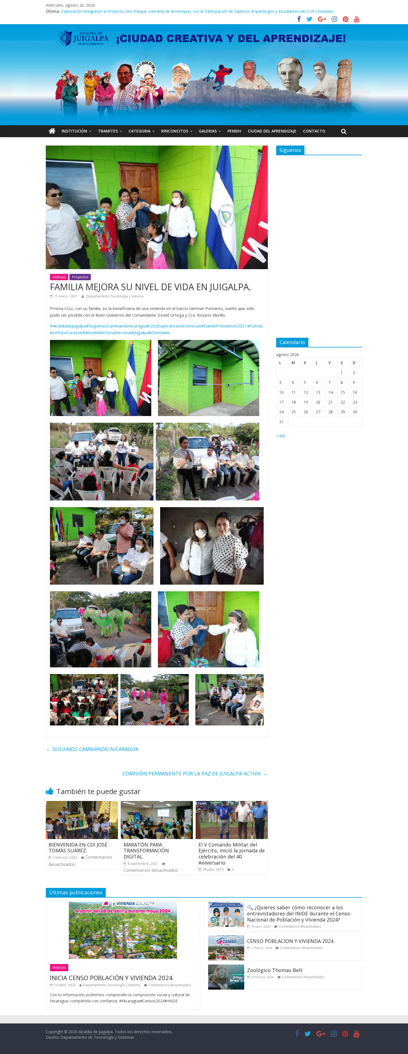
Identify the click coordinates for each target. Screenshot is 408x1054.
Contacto (314, 131)
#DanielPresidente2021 (224, 326)
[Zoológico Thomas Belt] (226, 968)
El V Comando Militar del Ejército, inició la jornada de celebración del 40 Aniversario (231, 853)
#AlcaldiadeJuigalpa (68, 326)
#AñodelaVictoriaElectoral (106, 332)
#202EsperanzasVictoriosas (174, 326)
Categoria (139, 131)
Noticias (59, 277)
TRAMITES (108, 131)
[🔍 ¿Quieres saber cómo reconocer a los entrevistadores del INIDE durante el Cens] (226, 905)
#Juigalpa (139, 332)
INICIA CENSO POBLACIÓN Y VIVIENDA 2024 (111, 977)
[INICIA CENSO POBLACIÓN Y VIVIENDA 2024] (123, 905)
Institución (74, 131)
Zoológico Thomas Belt (82, 11)
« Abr (280, 435)
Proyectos (80, 277)
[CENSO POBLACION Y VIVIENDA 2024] (226, 939)
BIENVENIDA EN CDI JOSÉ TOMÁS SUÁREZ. (78, 847)
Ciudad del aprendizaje (272, 131)
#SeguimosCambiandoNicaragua (116, 326)
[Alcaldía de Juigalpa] (52, 131)
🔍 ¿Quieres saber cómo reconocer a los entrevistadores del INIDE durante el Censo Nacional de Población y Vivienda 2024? (298, 913)
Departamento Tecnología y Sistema (114, 296)
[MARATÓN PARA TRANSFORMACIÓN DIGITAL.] (157, 804)
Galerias (208, 131)
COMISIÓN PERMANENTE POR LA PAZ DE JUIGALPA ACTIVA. (195, 773)
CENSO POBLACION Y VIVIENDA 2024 (290, 941)
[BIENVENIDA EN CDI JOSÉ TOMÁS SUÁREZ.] (82, 804)
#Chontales (159, 332)
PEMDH (234, 131)
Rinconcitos (174, 131)
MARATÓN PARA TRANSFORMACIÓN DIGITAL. (146, 850)
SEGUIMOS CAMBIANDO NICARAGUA (92, 749)
